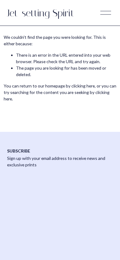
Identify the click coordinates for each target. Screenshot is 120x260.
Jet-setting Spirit (40, 13)
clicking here (83, 85)
